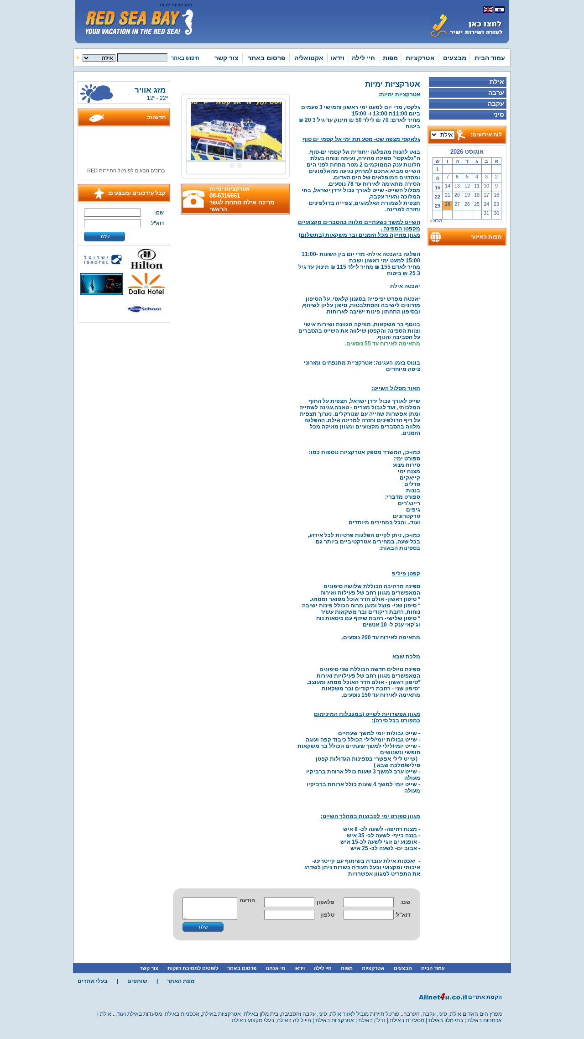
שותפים (137, 981)
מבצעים (454, 58)
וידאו (337, 58)
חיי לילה (363, 58)
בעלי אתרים (93, 981)
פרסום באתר (266, 58)
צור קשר (226, 58)
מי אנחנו (275, 968)
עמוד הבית (489, 58)
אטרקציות (420, 58)
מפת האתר (181, 981)
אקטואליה (308, 58)
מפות (390, 58)
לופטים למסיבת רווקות (192, 968)
